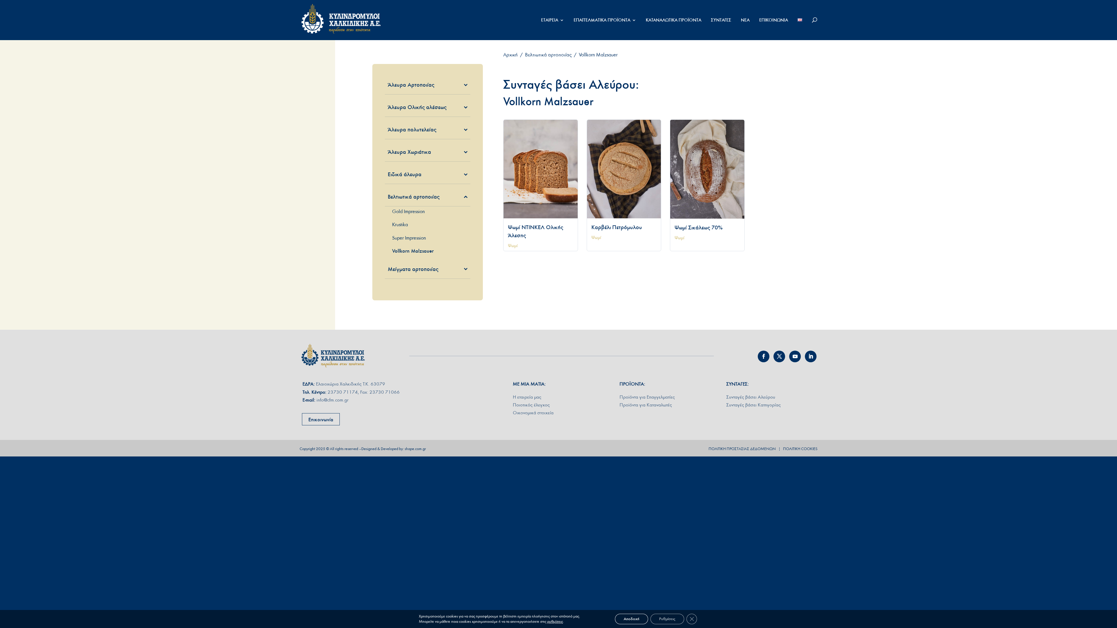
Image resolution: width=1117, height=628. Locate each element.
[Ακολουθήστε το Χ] (779, 356)
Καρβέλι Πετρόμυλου (616, 227)
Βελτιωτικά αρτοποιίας (548, 55)
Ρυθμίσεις (667, 618)
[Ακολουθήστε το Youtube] (795, 356)
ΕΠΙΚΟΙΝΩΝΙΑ (773, 20)
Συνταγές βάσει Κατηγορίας (753, 405)
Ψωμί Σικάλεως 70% (699, 227)
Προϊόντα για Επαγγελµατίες (647, 397)
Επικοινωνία (320, 419)
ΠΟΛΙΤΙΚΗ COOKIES (800, 449)
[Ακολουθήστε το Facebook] (763, 356)
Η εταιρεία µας (527, 397)
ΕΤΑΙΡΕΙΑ (549, 20)
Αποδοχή (631, 618)
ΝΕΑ (745, 20)
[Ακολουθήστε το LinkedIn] (811, 356)
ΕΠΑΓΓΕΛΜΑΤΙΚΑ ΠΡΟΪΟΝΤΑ (602, 20)
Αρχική (510, 55)
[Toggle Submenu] (457, 84)
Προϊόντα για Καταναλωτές (646, 405)
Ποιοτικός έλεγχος (531, 405)
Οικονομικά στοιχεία (533, 412)
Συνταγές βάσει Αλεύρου (750, 397)
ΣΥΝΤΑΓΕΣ (721, 20)
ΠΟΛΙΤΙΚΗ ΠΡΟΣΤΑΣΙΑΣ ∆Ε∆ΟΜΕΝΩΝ (742, 449)
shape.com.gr (415, 449)
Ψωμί (513, 245)
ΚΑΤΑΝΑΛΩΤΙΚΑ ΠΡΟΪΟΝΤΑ (673, 20)
